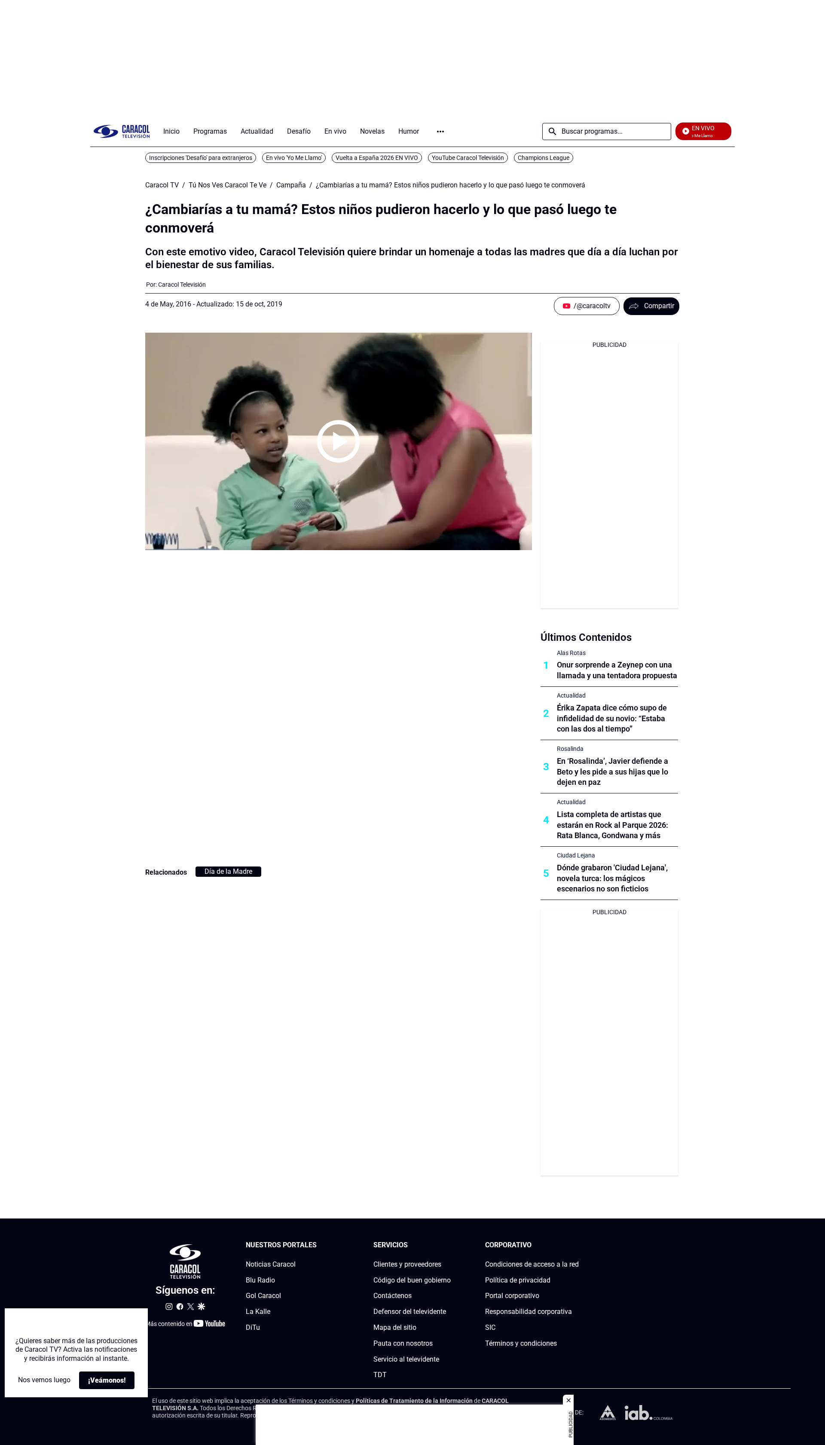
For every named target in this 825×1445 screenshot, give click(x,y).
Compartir (659, 306)
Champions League (543, 157)
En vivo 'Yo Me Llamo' (294, 157)
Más (440, 131)
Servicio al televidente (406, 1359)
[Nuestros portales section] (319, 1245)
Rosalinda (570, 748)
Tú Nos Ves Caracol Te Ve (227, 185)
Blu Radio (260, 1280)
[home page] (122, 131)
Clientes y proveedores (407, 1264)
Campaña (291, 185)
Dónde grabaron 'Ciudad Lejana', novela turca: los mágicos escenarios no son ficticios (612, 878)
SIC (490, 1327)
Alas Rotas (571, 652)
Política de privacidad (517, 1280)
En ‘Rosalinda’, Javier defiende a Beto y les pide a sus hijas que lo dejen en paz (612, 771)
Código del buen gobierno (412, 1280)
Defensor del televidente (409, 1311)
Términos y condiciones (521, 1343)
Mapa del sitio (394, 1327)
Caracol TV (162, 185)
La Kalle (258, 1311)
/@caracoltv (592, 306)
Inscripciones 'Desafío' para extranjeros (200, 157)
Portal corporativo (512, 1296)
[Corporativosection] (576, 1245)
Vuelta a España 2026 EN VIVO (377, 157)
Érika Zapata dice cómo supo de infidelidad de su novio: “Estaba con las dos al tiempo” (612, 718)
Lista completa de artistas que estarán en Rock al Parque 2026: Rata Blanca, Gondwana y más (612, 825)
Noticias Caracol (271, 1264)
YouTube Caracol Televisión (468, 157)
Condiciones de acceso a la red (532, 1264)
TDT (380, 1375)
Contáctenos (392, 1296)
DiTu (253, 1327)
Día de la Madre (228, 871)
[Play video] (338, 441)
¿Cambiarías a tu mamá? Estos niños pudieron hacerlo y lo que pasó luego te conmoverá (450, 185)
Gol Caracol (263, 1296)
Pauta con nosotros (403, 1343)
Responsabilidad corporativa (528, 1311)
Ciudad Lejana (576, 855)
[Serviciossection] (448, 1245)
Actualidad (571, 695)
